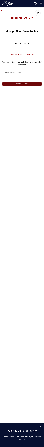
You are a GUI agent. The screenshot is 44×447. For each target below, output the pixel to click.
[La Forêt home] (12, 3)
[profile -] (35, 3)
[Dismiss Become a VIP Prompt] (40, 426)
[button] (2, 11)
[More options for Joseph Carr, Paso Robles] (37, 13)
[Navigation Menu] (40, 3)
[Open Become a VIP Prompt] (22, 444)
